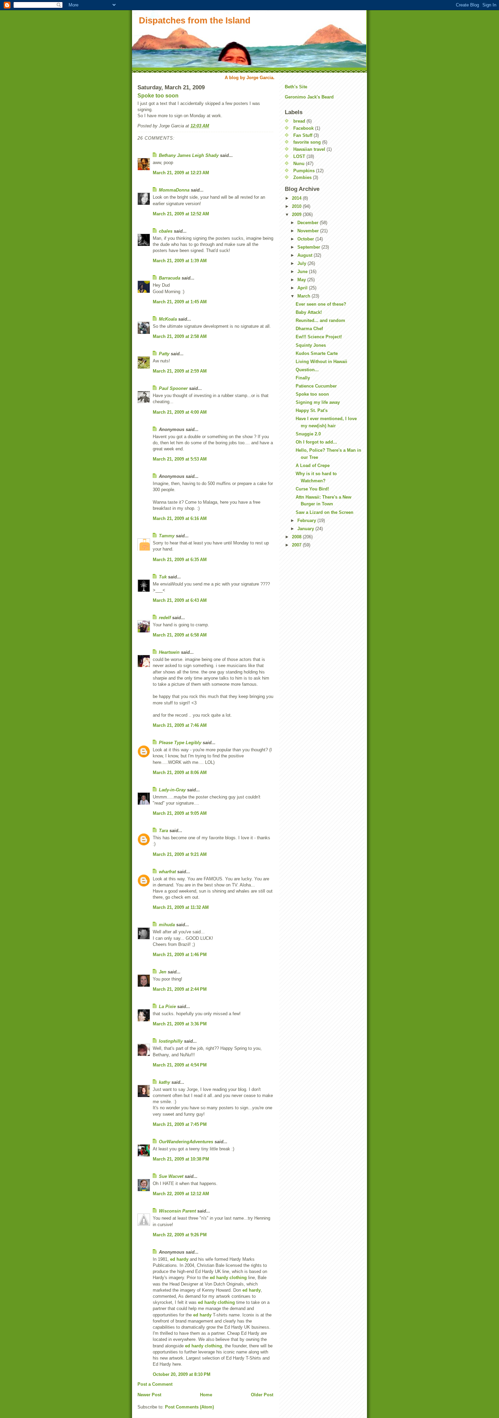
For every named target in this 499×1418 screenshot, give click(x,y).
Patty (164, 353)
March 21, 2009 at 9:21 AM (180, 854)
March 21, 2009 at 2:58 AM (180, 336)
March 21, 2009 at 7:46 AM (180, 725)
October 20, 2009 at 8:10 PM (181, 1374)
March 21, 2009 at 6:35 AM (180, 559)
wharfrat (167, 871)
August (305, 255)
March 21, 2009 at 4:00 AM (180, 412)
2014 (297, 198)
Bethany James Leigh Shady (189, 155)
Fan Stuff (302, 135)
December (308, 222)
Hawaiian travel (309, 149)
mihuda (167, 924)
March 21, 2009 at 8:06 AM (180, 772)
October (306, 238)
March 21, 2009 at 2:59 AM (180, 371)
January (306, 528)
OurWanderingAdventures (187, 1141)
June (303, 271)
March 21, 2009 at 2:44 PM (180, 989)
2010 (297, 206)
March (304, 296)
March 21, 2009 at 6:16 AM (180, 518)
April (303, 287)
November (308, 230)
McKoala (168, 319)
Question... (307, 369)
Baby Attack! (309, 312)
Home (206, 1394)
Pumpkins (304, 170)
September (309, 247)
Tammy (166, 535)
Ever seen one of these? (321, 304)
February (307, 520)
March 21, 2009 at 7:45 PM (180, 1124)
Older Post (262, 1394)
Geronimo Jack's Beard (309, 97)
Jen (162, 971)
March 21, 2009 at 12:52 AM (181, 213)
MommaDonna (174, 190)
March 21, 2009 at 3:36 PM (180, 1023)
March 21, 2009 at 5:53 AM (180, 459)
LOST (299, 156)
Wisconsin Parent (177, 1211)
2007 (297, 545)
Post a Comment (154, 1384)
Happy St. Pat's (312, 410)
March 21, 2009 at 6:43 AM (180, 600)
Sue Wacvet (171, 1176)
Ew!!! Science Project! (319, 336)
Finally (303, 377)
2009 (297, 214)
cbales (165, 231)
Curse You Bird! (312, 488)
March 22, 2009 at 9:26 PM (180, 1234)
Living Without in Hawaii (321, 361)
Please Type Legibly (180, 742)
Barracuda (169, 278)
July (302, 263)
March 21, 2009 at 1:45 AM (180, 301)
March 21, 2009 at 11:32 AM (181, 907)
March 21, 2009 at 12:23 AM (181, 172)
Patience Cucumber (316, 386)
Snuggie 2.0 (308, 433)
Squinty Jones (311, 345)
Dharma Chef (309, 328)
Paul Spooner (173, 388)
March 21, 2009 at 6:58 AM (180, 635)
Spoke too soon (158, 95)
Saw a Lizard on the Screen (324, 512)
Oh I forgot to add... (316, 442)
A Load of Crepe (313, 465)
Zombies (302, 177)
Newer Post (149, 1394)
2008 (297, 536)
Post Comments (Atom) (189, 1407)
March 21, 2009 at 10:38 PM (181, 1159)
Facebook (303, 128)
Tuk (163, 576)
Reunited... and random (320, 320)
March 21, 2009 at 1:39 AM (180, 260)
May (302, 279)
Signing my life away (318, 402)
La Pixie (167, 1006)
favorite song (307, 142)
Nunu (298, 163)
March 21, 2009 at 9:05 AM (180, 813)
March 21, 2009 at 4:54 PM (180, 1064)
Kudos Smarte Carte (317, 353)
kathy (164, 1082)
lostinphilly (171, 1041)
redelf (165, 617)
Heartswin (169, 652)
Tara (163, 830)
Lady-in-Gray (172, 789)
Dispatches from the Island (195, 20)
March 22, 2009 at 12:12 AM (181, 1193)
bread (299, 121)
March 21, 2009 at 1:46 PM (180, 954)
